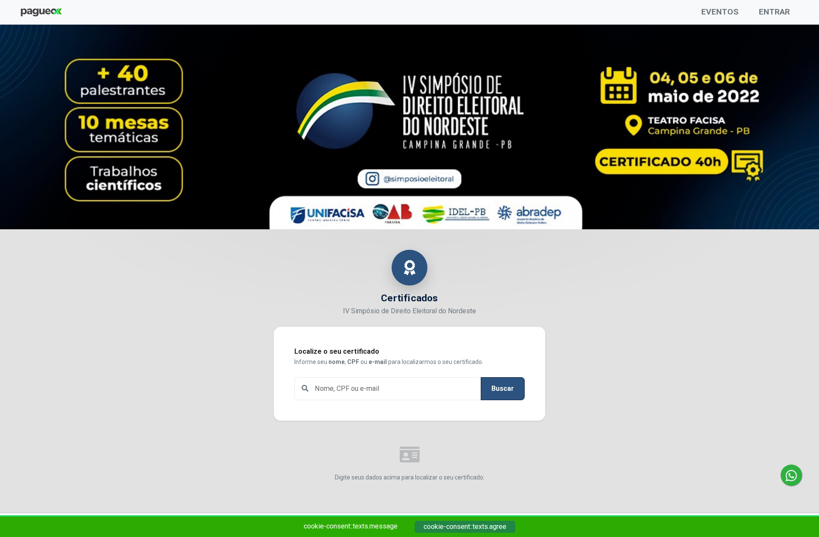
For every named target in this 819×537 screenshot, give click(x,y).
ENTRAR (774, 12)
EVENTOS (719, 12)
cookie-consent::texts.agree (465, 527)
